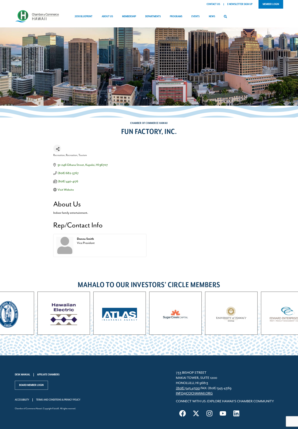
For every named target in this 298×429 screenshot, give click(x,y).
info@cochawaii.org (194, 393)
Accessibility (22, 399)
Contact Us (213, 4)
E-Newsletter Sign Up (239, 4)
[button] (225, 16)
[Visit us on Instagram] (209, 413)
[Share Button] (57, 148)
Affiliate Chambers (48, 374)
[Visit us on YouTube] (223, 413)
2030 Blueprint (83, 16)
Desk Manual (22, 374)
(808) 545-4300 (188, 388)
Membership (129, 16)
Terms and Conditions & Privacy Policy (58, 399)
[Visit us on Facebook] (182, 413)
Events (195, 16)
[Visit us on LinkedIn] (236, 413)
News (212, 16)
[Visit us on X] (196, 413)
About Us (107, 16)
